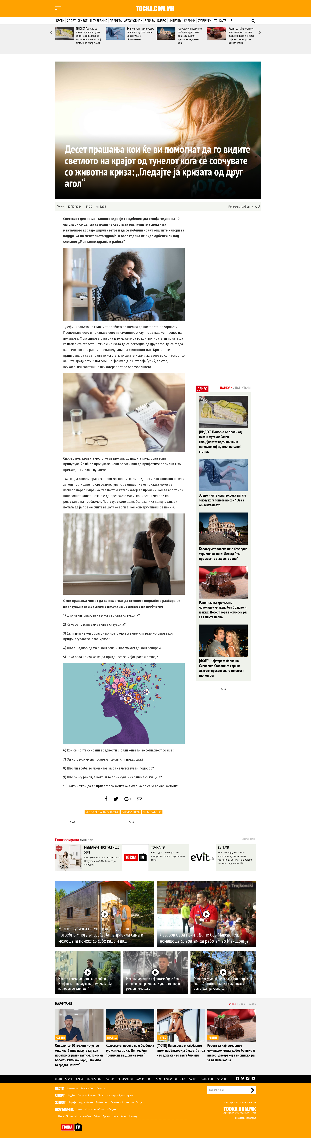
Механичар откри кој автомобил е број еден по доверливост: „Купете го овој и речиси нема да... (153, 983)
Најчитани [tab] (243, 388)
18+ (231, 21)
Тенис (101, 1095)
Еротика (106, 1116)
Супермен (205, 21)
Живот (82, 21)
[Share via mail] (139, 799)
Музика (88, 1109)
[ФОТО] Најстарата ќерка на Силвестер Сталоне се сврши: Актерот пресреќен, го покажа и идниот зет (221, 668)
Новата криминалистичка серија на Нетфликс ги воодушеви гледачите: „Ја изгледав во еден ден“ (85, 983)
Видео (161, 21)
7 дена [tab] (242, 1003)
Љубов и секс (102, 1102)
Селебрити (99, 1109)
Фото (158, 1079)
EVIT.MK (223, 847)
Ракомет (92, 1095)
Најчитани (63, 1003)
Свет (92, 1088)
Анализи (101, 1088)
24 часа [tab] (232, 1003)
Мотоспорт (111, 1095)
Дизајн (139, 1102)
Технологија (71, 1116)
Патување (115, 1102)
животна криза (152, 811)
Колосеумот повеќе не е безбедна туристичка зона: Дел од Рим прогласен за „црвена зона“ (190, 36)
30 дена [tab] (252, 1003)
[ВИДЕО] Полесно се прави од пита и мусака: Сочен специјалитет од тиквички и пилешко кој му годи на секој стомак (88, 36)
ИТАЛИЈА (112, 1037)
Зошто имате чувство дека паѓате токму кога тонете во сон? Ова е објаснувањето (140, 34)
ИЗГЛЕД (162, 1037)
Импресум (228, 1102)
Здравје (72, 1102)
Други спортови (126, 1095)
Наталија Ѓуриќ (131, 811)
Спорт (71, 21)
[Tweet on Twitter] (116, 799)
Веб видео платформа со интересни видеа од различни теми (168, 856)
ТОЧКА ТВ (158, 847)
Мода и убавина (86, 1102)
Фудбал (71, 1095)
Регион (84, 1088)
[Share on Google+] (127, 799)
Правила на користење (245, 1117)
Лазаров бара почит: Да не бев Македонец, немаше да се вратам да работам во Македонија (204, 938)
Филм (79, 1109)
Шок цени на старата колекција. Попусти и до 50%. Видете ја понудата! (102, 861)
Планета (116, 21)
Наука (61, 1116)
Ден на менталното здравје (102, 811)
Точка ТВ (220, 21)
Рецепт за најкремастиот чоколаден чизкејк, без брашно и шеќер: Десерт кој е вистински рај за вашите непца (241, 36)
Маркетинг (241, 1102)
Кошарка (82, 1095)
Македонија (72, 1088)
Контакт (252, 1102)
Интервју (175, 21)
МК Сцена (111, 1109)
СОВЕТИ (60, 1037)
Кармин (189, 21)
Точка (60, 206)
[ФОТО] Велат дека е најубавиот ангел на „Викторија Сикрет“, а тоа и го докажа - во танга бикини (181, 1050)
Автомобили (133, 21)
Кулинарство (128, 1102)
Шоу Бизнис (64, 1109)
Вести (60, 21)
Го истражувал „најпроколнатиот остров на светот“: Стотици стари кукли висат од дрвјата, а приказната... (223, 983)
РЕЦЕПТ (213, 1037)
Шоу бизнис (98, 21)
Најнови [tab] (226, 388)
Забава (150, 21)
